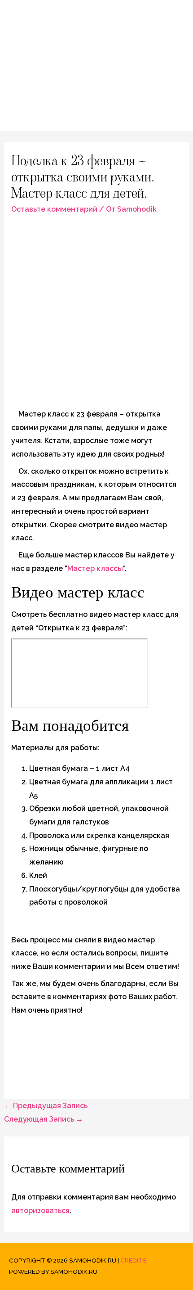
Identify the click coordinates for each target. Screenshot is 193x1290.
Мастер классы (95, 568)
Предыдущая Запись (46, 1105)
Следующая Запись (43, 1119)
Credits (133, 1260)
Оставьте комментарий (54, 209)
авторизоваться (40, 1210)
